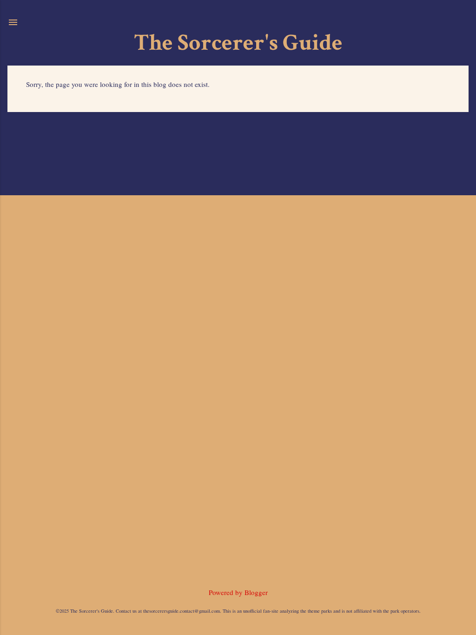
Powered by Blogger (238, 592)
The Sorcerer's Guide (238, 43)
